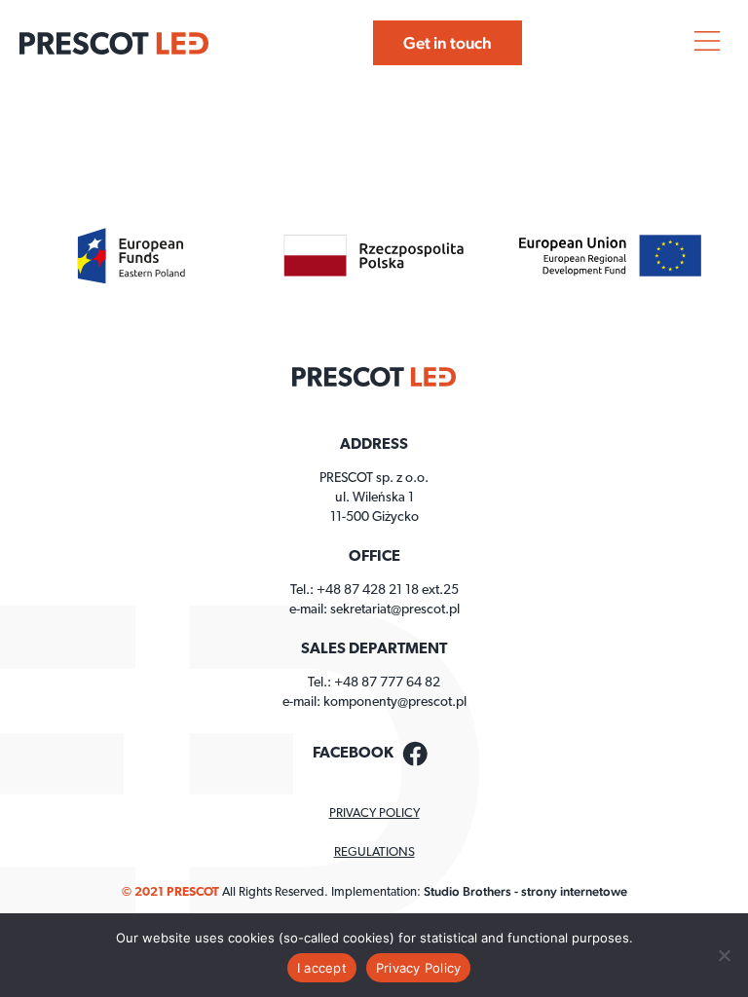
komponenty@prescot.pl (395, 702)
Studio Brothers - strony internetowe (525, 891)
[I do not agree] (723, 955)
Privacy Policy (419, 968)
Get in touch (447, 43)
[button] (707, 42)
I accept (322, 968)
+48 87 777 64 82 (387, 683)
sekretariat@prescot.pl (395, 610)
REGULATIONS (374, 852)
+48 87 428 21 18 (368, 590)
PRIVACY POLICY (374, 813)
